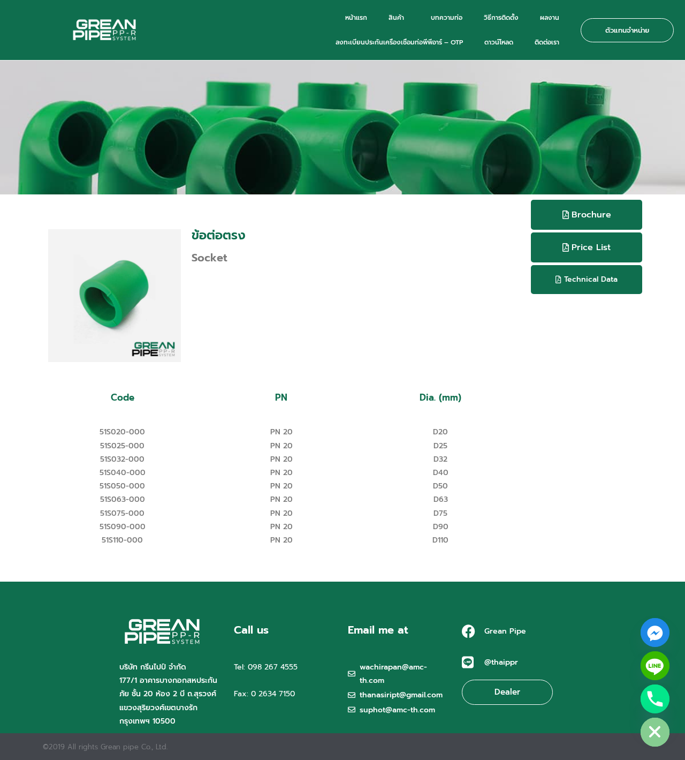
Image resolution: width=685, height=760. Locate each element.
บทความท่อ (446, 17)
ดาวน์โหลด (498, 42)
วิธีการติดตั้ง (501, 17)
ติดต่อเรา (547, 42)
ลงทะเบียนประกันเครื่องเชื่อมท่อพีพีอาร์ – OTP (399, 42)
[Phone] (655, 698)
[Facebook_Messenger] (655, 632)
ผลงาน (549, 17)
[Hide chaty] (655, 732)
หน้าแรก (356, 17)
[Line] (655, 665)
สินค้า (396, 17)
